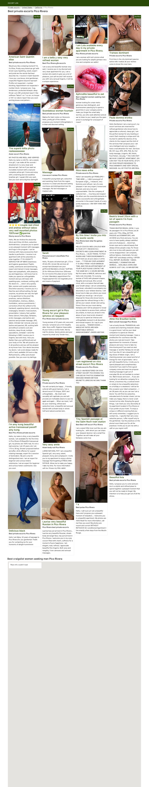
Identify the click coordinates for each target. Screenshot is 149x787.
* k (77, 504)
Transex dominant (119, 52)
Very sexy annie (51, 444)
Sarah (45, 253)
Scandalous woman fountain (57, 110)
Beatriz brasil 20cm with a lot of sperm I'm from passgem (123, 219)
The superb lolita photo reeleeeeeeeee (21, 149)
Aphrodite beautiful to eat (90, 94)
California (38, 7)
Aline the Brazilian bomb (122, 319)
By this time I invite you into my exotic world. (91, 236)
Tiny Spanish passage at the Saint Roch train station (91, 420)
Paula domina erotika (120, 117)
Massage (47, 172)
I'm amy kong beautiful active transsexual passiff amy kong (23, 427)
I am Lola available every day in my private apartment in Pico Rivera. (89, 48)
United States (27, 7)
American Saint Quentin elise (21, 58)
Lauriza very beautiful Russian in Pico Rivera (54, 523)
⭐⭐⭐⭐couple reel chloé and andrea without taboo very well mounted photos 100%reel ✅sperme (24, 229)
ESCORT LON (13, 3)
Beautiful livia (116, 477)
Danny (45, 380)
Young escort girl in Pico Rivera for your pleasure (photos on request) (55, 313)
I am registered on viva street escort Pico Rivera (89, 363)
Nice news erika (84, 170)
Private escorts (14, 7)
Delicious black (17, 530)
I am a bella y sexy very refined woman (55, 59)
